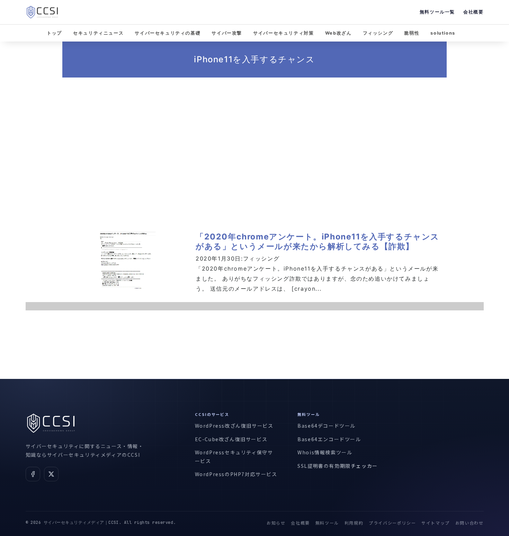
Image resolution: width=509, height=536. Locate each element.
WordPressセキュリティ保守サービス (234, 456)
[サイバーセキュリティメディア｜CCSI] (42, 12)
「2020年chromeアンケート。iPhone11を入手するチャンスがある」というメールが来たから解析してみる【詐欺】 (317, 241)
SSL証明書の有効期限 (324, 465)
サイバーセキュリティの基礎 (167, 33)
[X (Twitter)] (51, 474)
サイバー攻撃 (227, 33)
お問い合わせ (469, 523)
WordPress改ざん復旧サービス (234, 425)
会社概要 (473, 12)
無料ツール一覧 (437, 12)
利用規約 (354, 523)
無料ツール (327, 523)
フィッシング (378, 33)
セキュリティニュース (98, 33)
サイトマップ (435, 523)
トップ (54, 33)
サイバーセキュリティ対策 (283, 33)
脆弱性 (411, 33)
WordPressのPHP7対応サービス (236, 474)
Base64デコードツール (326, 425)
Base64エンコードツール (329, 439)
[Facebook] (33, 474)
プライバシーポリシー (392, 523)
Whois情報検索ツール (324, 452)
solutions (442, 33)
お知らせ (276, 523)
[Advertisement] (254, 144)
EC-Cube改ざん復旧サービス (231, 439)
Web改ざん (338, 33)
